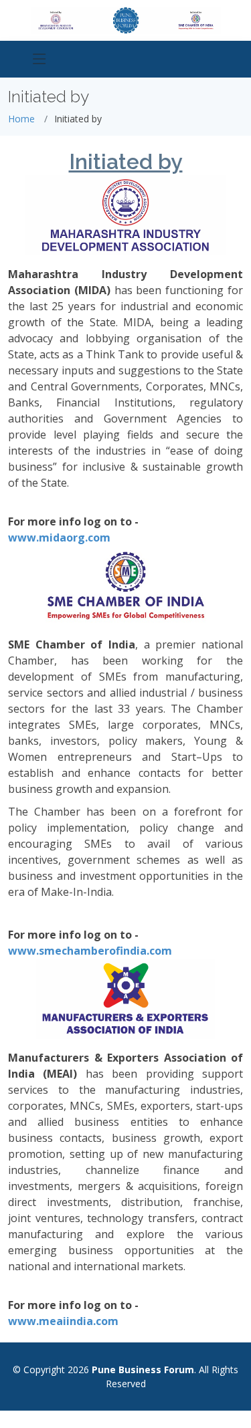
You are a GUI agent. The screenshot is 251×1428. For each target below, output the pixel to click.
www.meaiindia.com (63, 1321)
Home (21, 118)
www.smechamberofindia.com (90, 950)
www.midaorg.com (59, 537)
